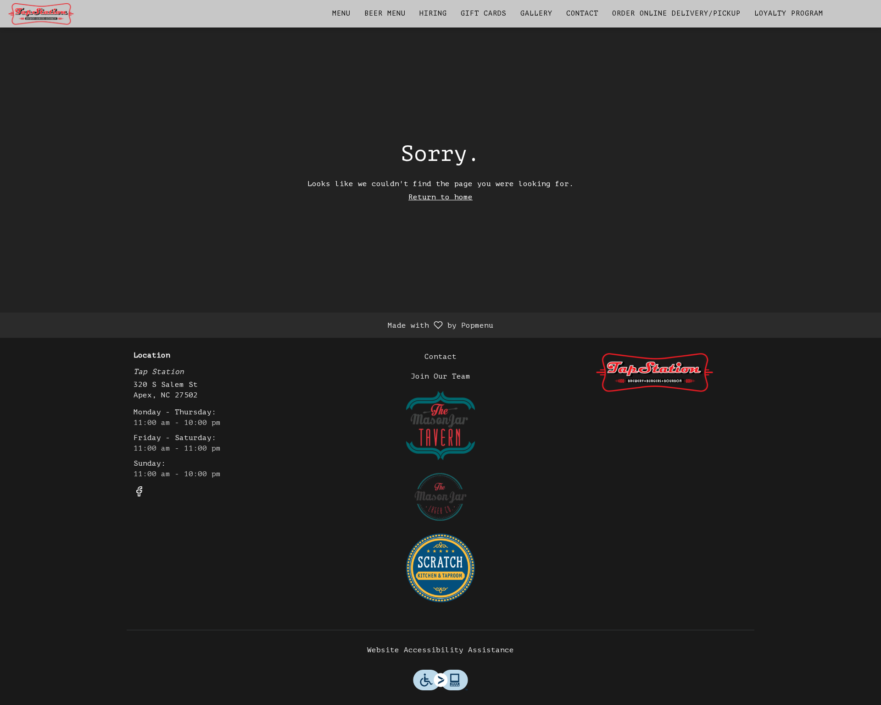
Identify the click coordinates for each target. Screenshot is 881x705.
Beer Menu (385, 13)
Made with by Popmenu (250, 325)
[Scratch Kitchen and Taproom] (440, 567)
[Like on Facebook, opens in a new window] (139, 493)
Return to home (440, 197)
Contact (582, 13)
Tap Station (654, 372)
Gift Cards (484, 13)
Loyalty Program (788, 13)
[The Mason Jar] (440, 425)
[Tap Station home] (48, 13)
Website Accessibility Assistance (440, 650)
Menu (341, 13)
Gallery (536, 13)
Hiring (433, 13)
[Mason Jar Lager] (440, 496)
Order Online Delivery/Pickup (676, 13)
